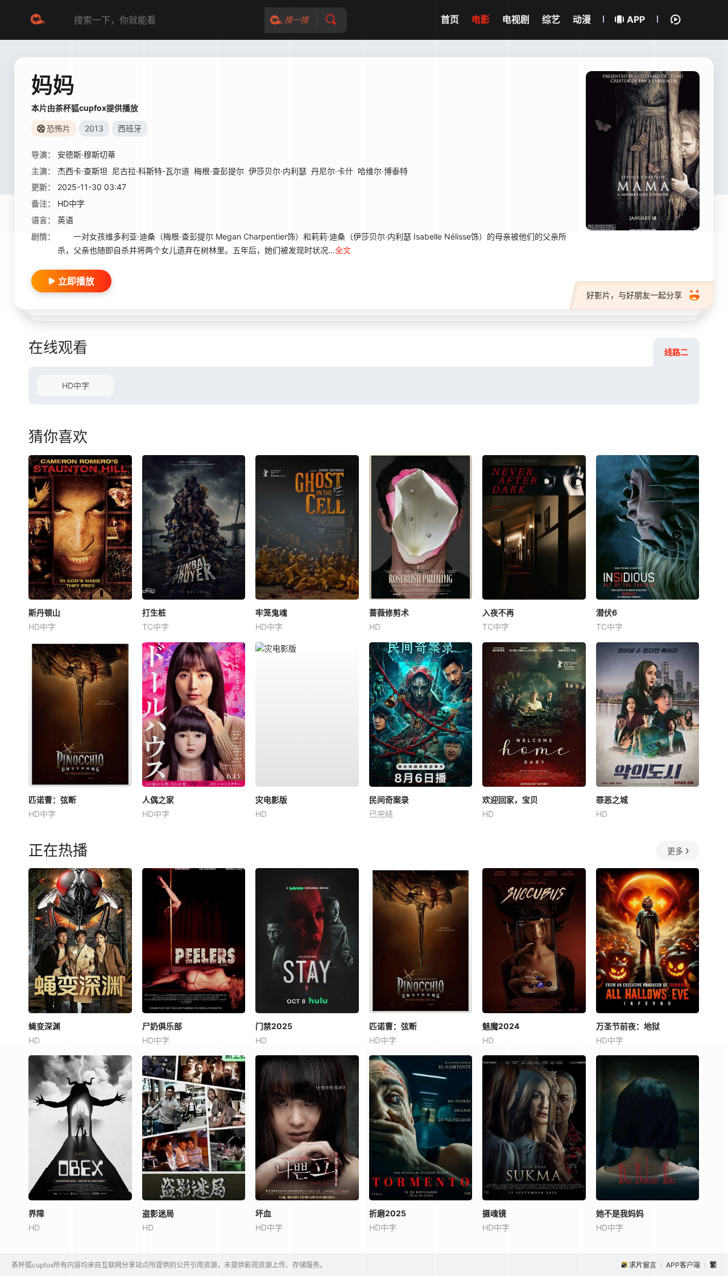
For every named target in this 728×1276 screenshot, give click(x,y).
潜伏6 (606, 612)
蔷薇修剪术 (389, 612)
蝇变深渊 (44, 1026)
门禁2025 (273, 1026)
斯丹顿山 (44, 612)
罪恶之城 (612, 799)
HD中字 (75, 385)
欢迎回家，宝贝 (510, 799)
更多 (675, 851)
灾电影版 (271, 799)
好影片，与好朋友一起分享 (634, 295)
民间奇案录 (389, 799)
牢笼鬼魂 (271, 612)
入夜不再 (498, 612)
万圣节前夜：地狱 (628, 1026)
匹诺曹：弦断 (52, 799)
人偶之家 (158, 799)
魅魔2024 (500, 1026)
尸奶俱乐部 (162, 1026)
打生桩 (154, 612)
